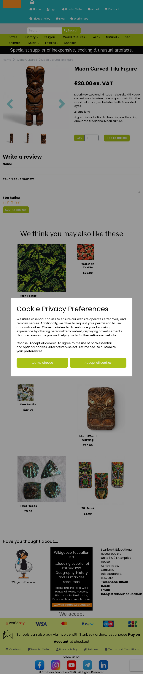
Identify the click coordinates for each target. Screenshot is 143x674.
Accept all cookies (98, 363)
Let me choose (42, 363)
